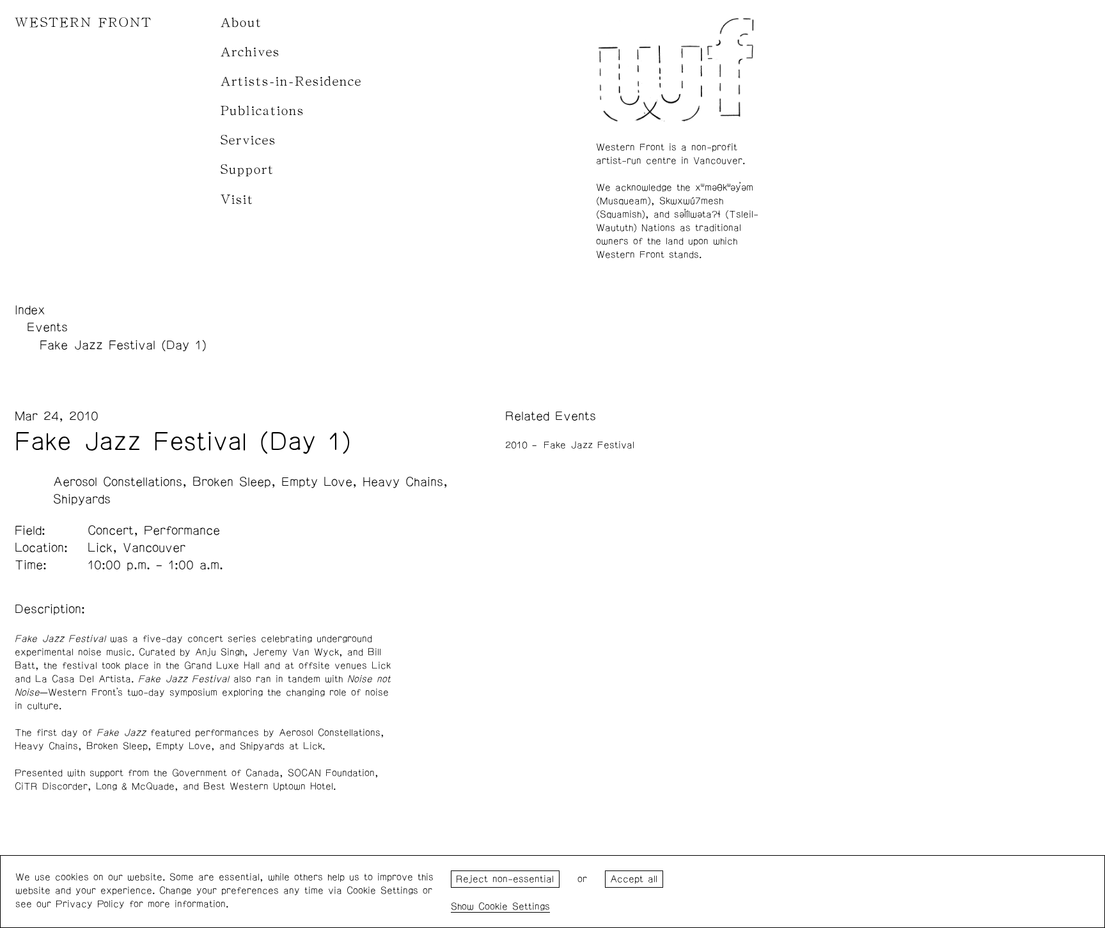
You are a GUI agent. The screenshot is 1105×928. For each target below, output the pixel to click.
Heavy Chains (403, 482)
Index (30, 310)
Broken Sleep (231, 482)
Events (47, 327)
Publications (262, 111)
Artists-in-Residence (291, 81)
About (241, 22)
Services (248, 140)
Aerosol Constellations (117, 482)
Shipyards (82, 499)
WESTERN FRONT (83, 22)
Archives (250, 52)
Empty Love (316, 482)
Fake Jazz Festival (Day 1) (123, 345)
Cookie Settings (514, 906)
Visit (237, 199)
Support (247, 169)
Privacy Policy (90, 904)
